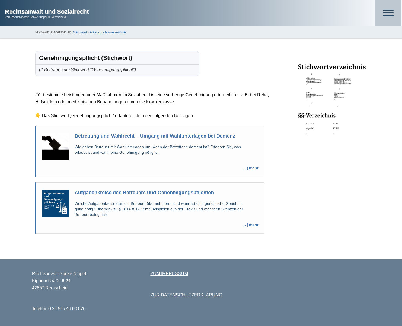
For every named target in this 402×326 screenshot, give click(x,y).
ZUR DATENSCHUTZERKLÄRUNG (186, 295)
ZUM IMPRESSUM (169, 273)
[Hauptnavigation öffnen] (388, 13)
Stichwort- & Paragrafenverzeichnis (99, 32)
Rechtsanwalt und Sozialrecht (47, 11)
